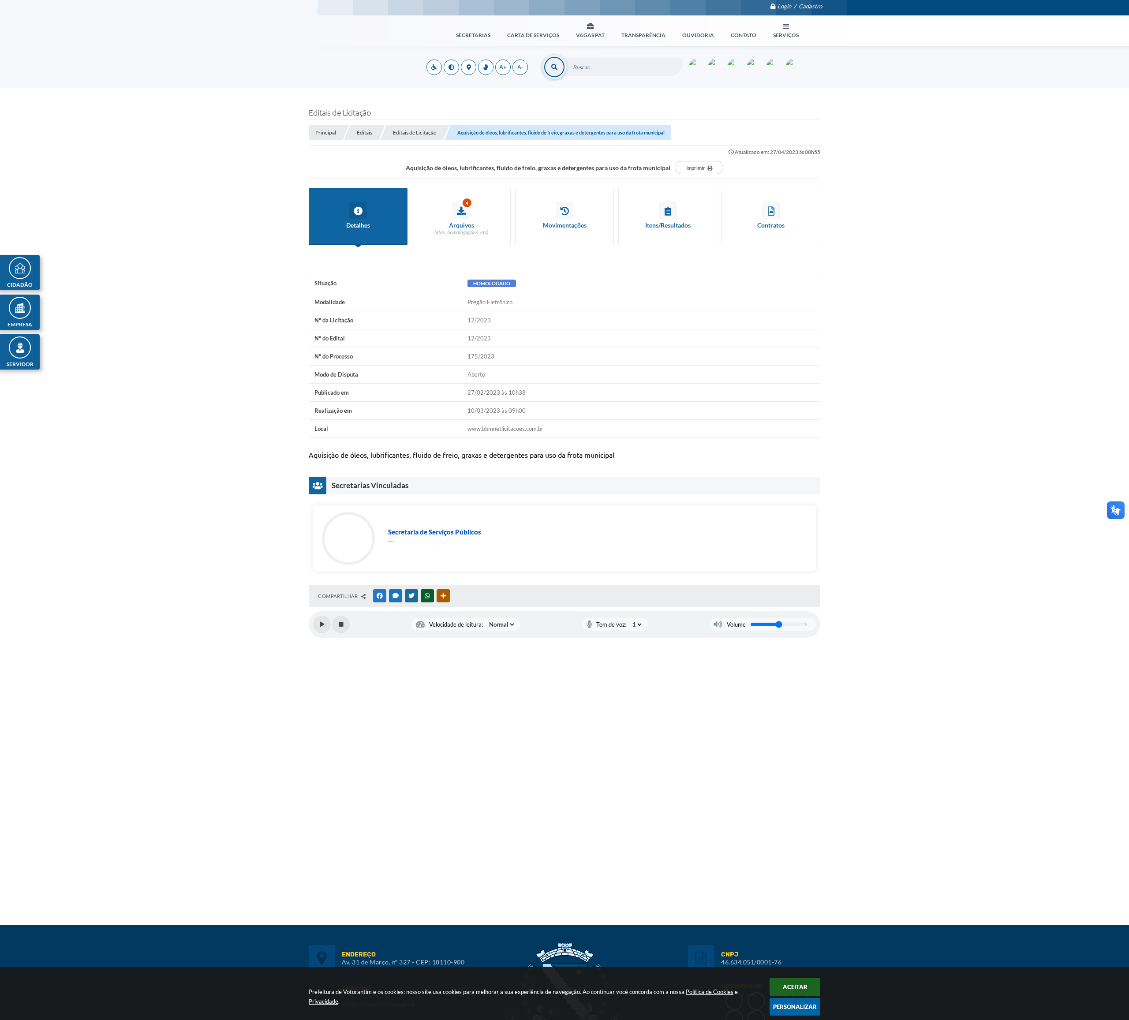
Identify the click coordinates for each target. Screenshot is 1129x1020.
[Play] (322, 624)
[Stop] (341, 624)
